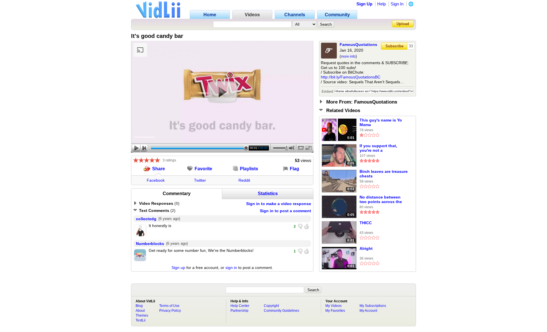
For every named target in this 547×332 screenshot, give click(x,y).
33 (411, 46)
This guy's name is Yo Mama (381, 122)
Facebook (156, 180)
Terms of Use (169, 306)
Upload (403, 24)
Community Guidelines (281, 311)
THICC (366, 222)
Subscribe (394, 46)
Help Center (239, 306)
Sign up (178, 267)
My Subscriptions (373, 306)
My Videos (333, 306)
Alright (366, 248)
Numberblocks (150, 243)
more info (348, 56)
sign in (231, 267)
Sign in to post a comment (285, 210)
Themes (142, 315)
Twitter (200, 180)
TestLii (141, 320)
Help (381, 3)
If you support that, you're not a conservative (378, 148)
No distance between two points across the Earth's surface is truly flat (381, 200)
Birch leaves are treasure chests (384, 173)
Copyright (271, 306)
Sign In (397, 3)
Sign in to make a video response (278, 203)
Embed (327, 92)
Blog (139, 306)
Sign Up (364, 3)
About (140, 311)
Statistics (268, 193)
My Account (368, 311)
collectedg (146, 218)
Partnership (239, 311)
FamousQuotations (358, 44)
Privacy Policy (170, 311)
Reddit (244, 180)
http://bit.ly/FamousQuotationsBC (350, 77)
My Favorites (335, 311)
